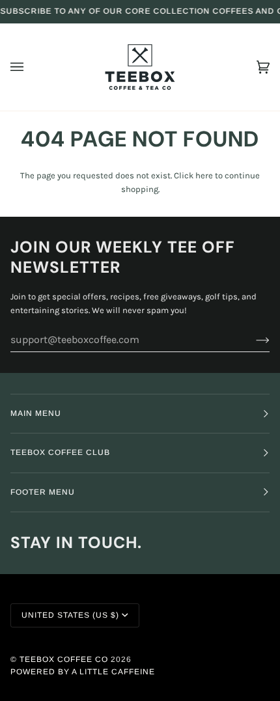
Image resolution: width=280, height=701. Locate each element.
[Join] (252, 339)
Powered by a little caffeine (82, 671)
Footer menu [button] (42, 492)
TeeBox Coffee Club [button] (60, 452)
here (204, 175)
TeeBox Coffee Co (64, 659)
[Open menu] (29, 67)
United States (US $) (70, 615)
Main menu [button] (35, 413)
